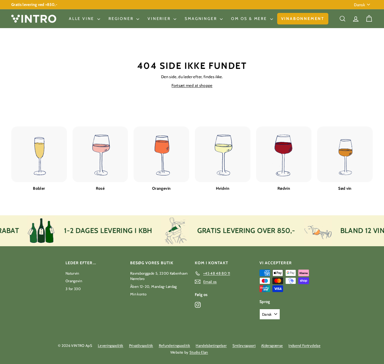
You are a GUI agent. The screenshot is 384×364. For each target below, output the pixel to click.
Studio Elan (198, 352)
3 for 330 (73, 288)
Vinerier (160, 18)
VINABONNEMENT (302, 18)
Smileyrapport (244, 345)
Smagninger (201, 18)
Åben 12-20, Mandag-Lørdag (153, 286)
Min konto (138, 294)
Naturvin (72, 273)
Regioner (122, 18)
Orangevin (73, 281)
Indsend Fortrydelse (304, 345)
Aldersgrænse (272, 345)
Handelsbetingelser (211, 345)
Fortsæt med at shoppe (191, 85)
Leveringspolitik (110, 345)
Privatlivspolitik (141, 345)
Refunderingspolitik (174, 345)
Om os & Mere (249, 18)
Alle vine (82, 18)
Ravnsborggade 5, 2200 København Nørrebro (159, 276)
